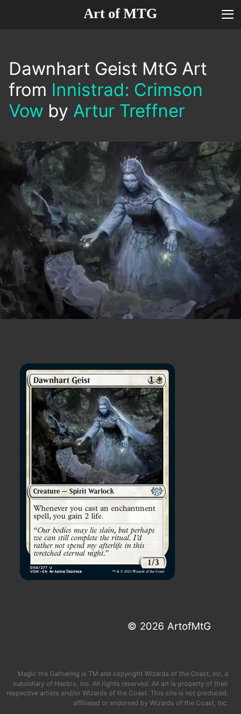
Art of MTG (120, 13)
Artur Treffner (129, 110)
